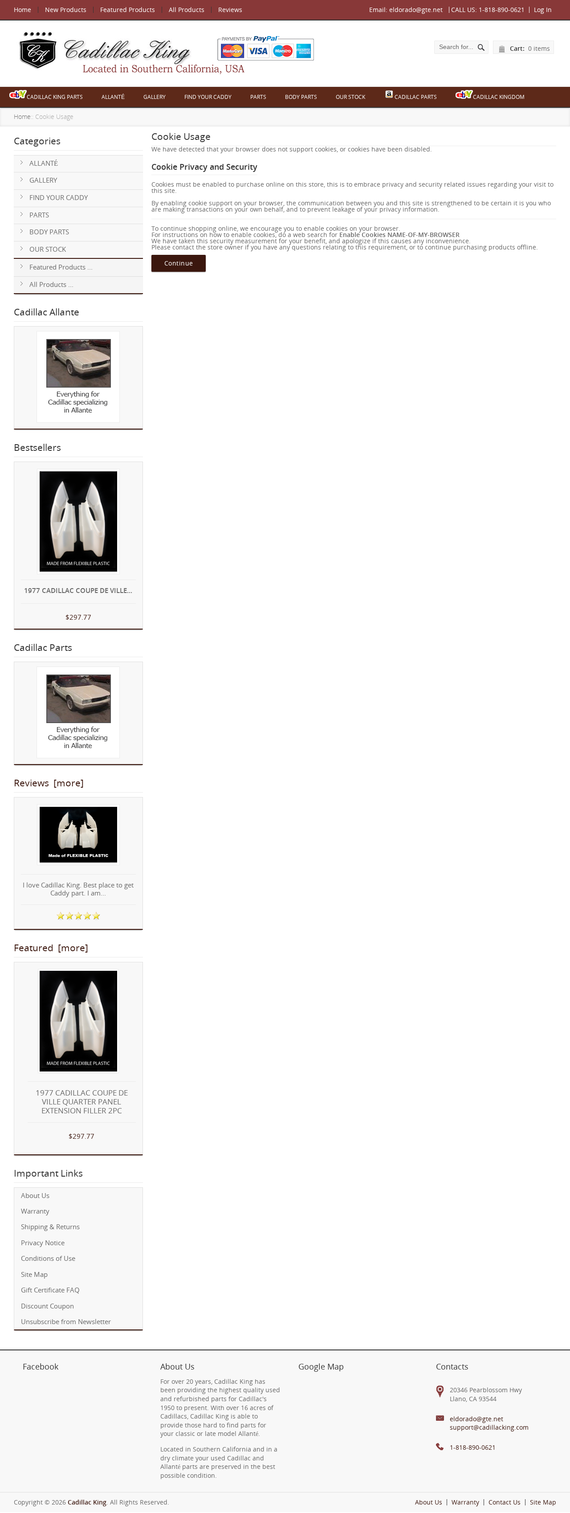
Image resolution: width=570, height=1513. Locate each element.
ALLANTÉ (113, 97)
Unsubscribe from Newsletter (66, 1321)
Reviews (230, 9)
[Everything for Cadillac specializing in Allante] (78, 377)
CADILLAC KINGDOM (499, 97)
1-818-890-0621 (502, 9)
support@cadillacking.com (489, 1427)
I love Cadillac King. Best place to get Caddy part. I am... (78, 889)
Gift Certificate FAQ (50, 1290)
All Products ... (51, 284)
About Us (35, 1195)
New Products (65, 9)
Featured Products (127, 9)
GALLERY (154, 97)
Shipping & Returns (50, 1226)
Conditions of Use (48, 1258)
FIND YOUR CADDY (208, 97)
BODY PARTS (301, 97)
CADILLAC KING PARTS (55, 97)
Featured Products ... (61, 267)
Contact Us (505, 1502)
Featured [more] (51, 947)
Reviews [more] (49, 783)
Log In (543, 9)
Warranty (35, 1211)
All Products (186, 9)
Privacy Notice (43, 1242)
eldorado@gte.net (416, 9)
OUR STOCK (350, 97)
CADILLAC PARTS (416, 97)
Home (22, 9)
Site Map (34, 1274)
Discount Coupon (47, 1306)
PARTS (258, 97)
